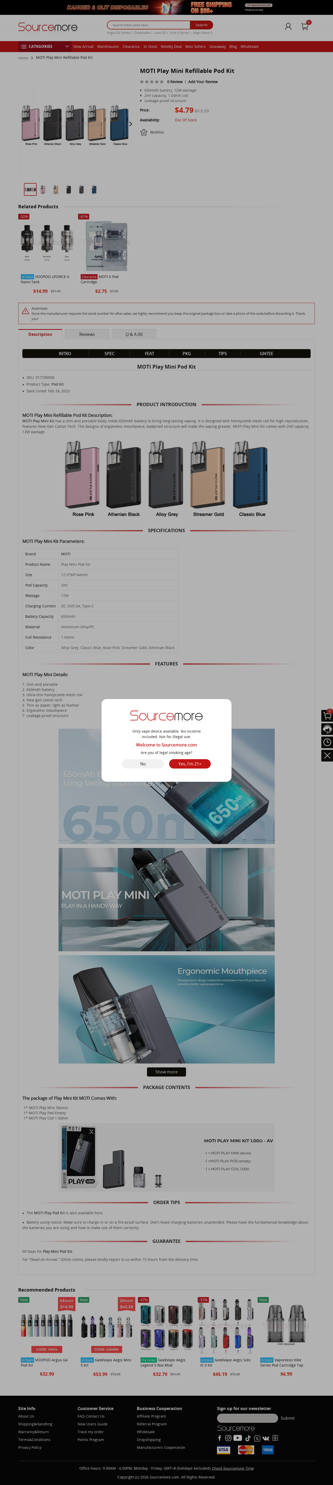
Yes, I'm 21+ (189, 764)
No (143, 764)
